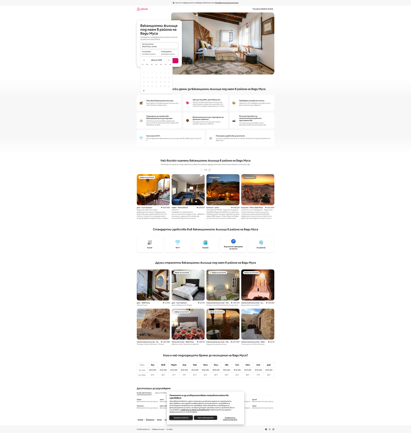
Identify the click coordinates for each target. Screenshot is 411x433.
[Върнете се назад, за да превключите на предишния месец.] (144, 60)
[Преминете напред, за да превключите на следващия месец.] (168, 60)
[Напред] (209, 170)
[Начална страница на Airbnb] (142, 9)
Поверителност (158, 429)
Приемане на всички (181, 418)
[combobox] (159, 46)
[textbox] (150, 54)
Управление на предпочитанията (230, 419)
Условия (170, 429)
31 (144, 91)
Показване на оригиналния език (226, 3)
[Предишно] (201, 170)
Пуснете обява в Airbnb (263, 9)
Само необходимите (205, 418)
